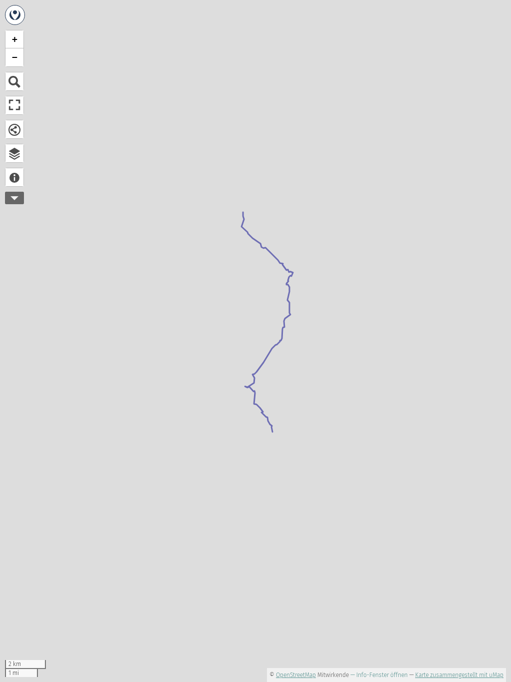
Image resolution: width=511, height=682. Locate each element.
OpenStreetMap (296, 675)
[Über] (14, 177)
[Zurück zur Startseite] (15, 15)
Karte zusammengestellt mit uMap (459, 675)
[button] (14, 39)
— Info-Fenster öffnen (379, 675)
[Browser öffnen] (14, 153)
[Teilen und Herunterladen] (14, 129)
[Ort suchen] (14, 81)
